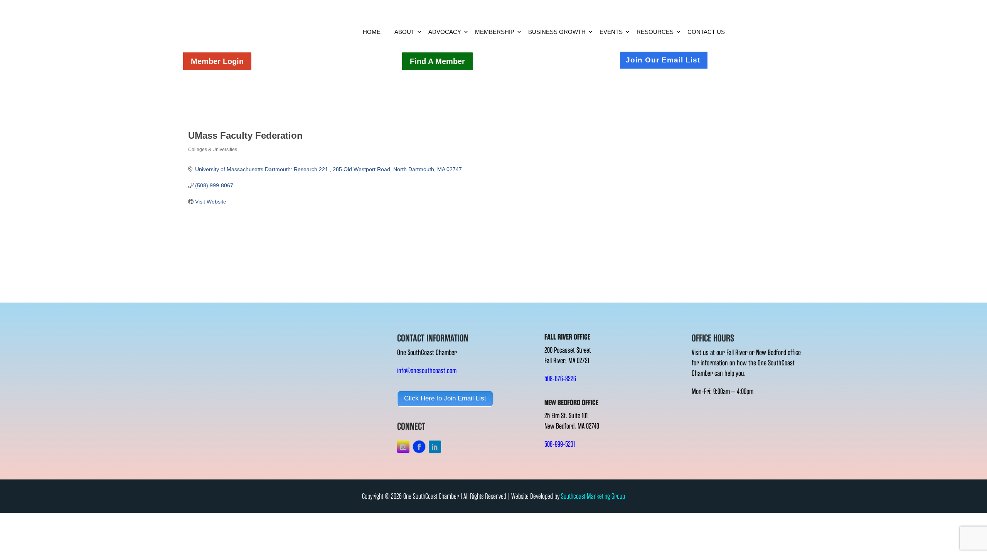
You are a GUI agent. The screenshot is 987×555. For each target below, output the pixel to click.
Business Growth (557, 32)
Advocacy (444, 32)
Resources (655, 32)
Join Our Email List (663, 60)
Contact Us (706, 32)
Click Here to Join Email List (445, 398)
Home (372, 32)
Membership (494, 32)
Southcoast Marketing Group (593, 496)
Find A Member (437, 61)
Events (611, 32)
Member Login (217, 61)
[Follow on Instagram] (403, 447)
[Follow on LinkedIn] (435, 447)
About (404, 32)
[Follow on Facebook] (419, 446)
